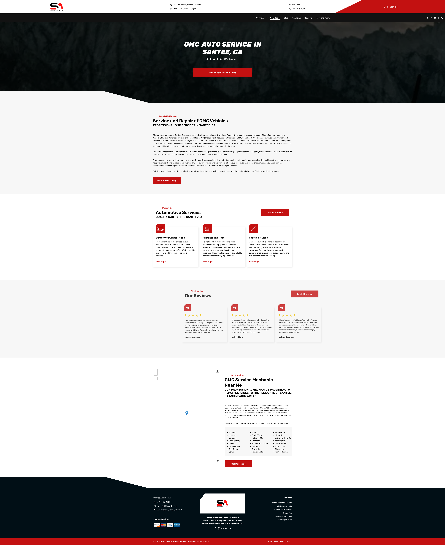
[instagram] (431, 18)
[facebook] (427, 18)
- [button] (155, 373)
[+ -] (186, 415)
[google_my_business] (442, 18)
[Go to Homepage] (57, 1)
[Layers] (217, 370)
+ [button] (155, 370)
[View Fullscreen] (155, 378)
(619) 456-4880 (299, 9)
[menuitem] (262, 18)
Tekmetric (205, 541)
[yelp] (438, 18)
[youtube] (434, 18)
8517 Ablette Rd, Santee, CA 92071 (187, 5)
